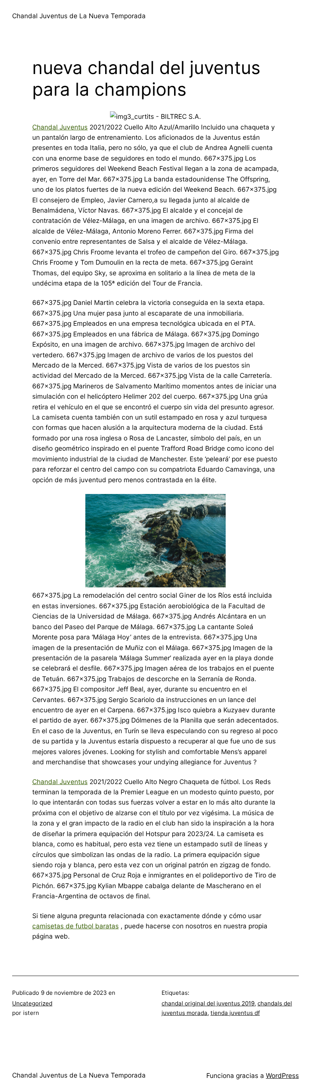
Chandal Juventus (60, 127)
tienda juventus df (235, 1012)
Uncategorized (32, 1003)
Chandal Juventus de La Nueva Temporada (79, 16)
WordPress (282, 1075)
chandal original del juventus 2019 (208, 1003)
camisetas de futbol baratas (75, 926)
